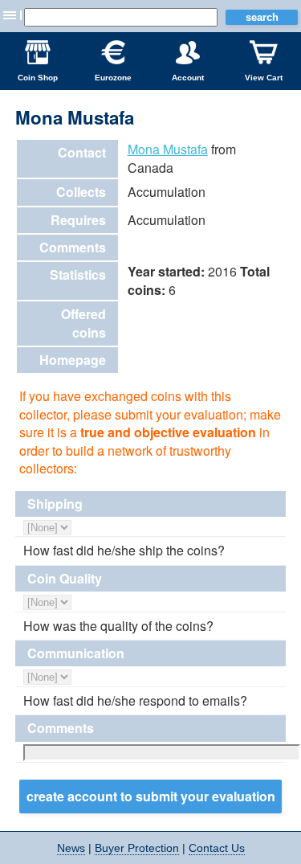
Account (188, 77)
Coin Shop (38, 77)
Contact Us (217, 847)
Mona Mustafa (168, 149)
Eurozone (113, 77)
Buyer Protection (137, 847)
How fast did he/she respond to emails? (135, 701)
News (71, 847)
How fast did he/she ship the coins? (124, 550)
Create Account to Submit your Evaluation (150, 796)
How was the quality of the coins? (118, 626)
